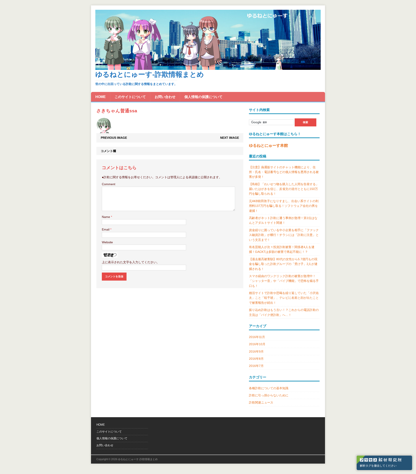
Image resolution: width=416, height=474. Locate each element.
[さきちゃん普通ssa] (103, 130)
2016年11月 (257, 337)
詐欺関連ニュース (261, 402)
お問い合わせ (165, 97)
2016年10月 (257, 344)
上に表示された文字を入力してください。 (130, 262)
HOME (100, 97)
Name (106, 217)
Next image (229, 137)
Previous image (114, 137)
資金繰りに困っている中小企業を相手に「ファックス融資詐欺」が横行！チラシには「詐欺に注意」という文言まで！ (284, 235)
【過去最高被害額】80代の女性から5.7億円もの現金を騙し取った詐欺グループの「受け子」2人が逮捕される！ (283, 264)
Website (107, 242)
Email (106, 229)
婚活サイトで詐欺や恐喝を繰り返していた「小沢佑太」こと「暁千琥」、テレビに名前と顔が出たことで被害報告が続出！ (284, 297)
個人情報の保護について (203, 97)
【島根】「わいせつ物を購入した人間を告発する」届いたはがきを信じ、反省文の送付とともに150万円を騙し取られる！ (284, 189)
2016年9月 (256, 351)
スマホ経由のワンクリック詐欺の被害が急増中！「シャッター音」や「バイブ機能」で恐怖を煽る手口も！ (284, 281)
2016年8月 (256, 358)
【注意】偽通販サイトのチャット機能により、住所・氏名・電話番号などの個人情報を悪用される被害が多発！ (284, 172)
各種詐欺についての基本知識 (268, 388)
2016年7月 (256, 366)
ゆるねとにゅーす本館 (268, 145)
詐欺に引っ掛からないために (268, 395)
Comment (108, 184)
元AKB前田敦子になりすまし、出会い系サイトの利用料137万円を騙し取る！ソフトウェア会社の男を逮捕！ (283, 205)
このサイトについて (130, 97)
